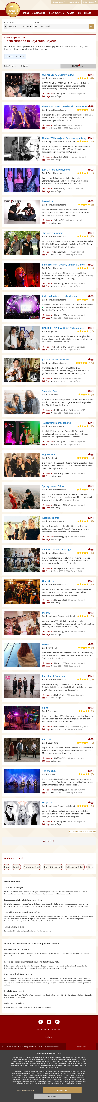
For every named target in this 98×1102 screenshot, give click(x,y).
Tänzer (70, 13)
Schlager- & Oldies (74, 867)
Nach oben (81, 1046)
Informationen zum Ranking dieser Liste (82, 831)
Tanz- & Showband (53, 867)
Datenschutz (56, 1029)
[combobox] (67, 26)
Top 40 (16, 867)
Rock (6, 867)
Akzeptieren (62, 1090)
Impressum (41, 1029)
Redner (87, 13)
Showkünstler (56, 13)
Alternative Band (32, 867)
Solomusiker (38, 13)
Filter (76, 65)
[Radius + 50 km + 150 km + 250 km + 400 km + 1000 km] (27, 26)
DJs (79, 13)
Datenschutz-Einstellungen (25, 1090)
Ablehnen (52, 1096)
